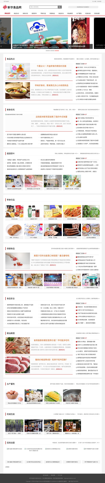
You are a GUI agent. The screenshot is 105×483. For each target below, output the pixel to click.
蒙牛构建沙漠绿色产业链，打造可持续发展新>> (62, 384)
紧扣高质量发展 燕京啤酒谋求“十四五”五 (52, 166)
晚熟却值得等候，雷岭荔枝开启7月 (87, 370)
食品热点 (16, 13)
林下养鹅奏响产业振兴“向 (91, 462)
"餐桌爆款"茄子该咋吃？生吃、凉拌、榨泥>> (64, 109)
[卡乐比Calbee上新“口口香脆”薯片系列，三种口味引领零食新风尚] (14, 206)
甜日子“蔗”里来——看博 (14, 433)
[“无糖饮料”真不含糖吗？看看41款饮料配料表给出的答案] (34, 206)
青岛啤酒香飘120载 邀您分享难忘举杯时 (19, 166)
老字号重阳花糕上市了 (47, 137)
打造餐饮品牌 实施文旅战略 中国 (86, 124)
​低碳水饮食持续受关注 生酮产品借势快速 (19, 311)
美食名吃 (25, 13)
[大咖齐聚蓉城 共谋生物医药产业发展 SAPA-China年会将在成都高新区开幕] (53, 274)
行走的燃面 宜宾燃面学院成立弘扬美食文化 (19, 137)
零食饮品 (43, 13)
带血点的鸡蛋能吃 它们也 (14, 403)
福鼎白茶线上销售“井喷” (53, 188)
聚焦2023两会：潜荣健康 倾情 (86, 341)
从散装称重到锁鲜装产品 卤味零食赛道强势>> (88, 248)
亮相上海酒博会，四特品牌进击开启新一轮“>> (66, 153)
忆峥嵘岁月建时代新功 (72, 462)
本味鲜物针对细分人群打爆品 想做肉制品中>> (88, 333)
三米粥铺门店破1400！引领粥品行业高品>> (64, 414)
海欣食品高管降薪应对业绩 (33, 403)
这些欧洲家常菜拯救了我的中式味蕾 (51, 117)
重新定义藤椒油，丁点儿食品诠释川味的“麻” (20, 144)
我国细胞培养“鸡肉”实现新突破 (86, 263)
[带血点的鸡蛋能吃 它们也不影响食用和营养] (14, 390)
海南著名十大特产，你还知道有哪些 (87, 143)
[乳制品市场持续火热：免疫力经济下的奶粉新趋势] (14, 274)
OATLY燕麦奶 (33, 237)
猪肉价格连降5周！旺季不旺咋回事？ (51, 360)
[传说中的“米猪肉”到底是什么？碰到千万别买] (72, 390)
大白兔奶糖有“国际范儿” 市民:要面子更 (18, 323)
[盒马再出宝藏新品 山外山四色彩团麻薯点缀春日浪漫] (91, 224)
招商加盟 (97, 13)
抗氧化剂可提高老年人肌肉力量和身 (87, 270)
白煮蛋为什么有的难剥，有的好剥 (17, 320)
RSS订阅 (60, 475)
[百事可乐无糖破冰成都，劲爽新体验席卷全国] (34, 420)
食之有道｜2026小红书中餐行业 (86, 67)
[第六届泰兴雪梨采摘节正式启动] (14, 449)
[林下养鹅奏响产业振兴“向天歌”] (91, 449)
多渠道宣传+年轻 (52, 219)
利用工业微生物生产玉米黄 (53, 403)
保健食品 (52, 13)
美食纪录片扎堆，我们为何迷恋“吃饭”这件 (53, 305)
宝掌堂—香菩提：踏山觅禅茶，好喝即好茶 (19, 163)
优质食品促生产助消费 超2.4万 (86, 260)
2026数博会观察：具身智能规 (86, 319)
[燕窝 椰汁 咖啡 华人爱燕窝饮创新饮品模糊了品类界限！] (34, 274)
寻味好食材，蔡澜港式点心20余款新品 (51, 85)
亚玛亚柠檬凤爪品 (72, 219)
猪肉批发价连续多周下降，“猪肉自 (87, 364)
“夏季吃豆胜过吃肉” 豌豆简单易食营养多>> (89, 109)
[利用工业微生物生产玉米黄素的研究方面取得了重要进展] (53, 390)
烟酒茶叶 (34, 13)
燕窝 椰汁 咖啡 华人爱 (33, 287)
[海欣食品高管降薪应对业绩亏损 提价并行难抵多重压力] (34, 390)
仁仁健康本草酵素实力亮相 (91, 287)
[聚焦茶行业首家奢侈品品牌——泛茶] (14, 175)
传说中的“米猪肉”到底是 (72, 403)
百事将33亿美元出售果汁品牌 (15, 314)
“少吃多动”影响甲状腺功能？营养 (87, 266)
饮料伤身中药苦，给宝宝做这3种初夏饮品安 (20, 317)
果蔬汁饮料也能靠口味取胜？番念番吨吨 (51, 256)
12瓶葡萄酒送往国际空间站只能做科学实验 (53, 314)
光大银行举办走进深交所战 (33, 462)
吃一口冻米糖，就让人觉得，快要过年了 (52, 308)
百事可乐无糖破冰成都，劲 (33, 433)
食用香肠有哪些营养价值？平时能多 (87, 373)
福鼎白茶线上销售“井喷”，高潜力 (87, 171)
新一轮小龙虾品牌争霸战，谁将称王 (87, 121)
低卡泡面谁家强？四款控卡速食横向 (87, 86)
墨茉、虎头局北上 (14, 237)
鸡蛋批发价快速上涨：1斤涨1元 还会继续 (53, 311)
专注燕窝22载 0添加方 (72, 287)
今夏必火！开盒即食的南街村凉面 (51, 66)
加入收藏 (94, 1)
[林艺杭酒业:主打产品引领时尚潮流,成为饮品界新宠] (34, 175)
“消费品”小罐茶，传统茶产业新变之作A (18, 160)
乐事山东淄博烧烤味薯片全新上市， (87, 134)
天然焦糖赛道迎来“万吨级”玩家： (87, 73)
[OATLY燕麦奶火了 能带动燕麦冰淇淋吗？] (34, 224)
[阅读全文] (55, 75)
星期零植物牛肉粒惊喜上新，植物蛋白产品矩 (20, 305)
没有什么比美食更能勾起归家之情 (87, 345)
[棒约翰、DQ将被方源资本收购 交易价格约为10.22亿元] (53, 224)
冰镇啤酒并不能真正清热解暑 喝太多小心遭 (53, 317)
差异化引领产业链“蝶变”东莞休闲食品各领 (53, 323)
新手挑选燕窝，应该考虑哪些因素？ (87, 367)
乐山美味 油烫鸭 (82, 137)
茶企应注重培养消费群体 (48, 160)
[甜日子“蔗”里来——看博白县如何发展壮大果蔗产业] (14, 420)
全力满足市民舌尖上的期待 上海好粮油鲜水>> (88, 298)
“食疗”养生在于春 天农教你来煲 (86, 354)
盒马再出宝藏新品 (91, 237)
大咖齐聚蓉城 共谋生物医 (52, 287)
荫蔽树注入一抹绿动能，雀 (72, 433)
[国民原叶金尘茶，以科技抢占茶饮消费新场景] (72, 175)
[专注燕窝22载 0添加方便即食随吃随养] (72, 274)
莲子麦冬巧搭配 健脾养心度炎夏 (16, 134)
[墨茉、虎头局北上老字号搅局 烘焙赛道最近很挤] (14, 224)
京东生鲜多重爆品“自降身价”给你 (87, 348)
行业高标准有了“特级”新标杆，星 (87, 80)
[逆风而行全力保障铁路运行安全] (52, 449)
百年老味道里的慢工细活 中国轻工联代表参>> (63, 248)
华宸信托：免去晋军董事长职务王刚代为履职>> (64, 442)
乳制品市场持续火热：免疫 (14, 287)
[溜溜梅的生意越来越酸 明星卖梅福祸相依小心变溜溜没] (91, 206)
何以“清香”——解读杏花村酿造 (86, 323)
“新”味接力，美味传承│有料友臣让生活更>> (88, 414)
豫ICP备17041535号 (73, 481)
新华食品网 (6, 1)
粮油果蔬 (70, 13)
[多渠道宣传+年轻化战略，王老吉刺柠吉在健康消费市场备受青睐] (53, 206)
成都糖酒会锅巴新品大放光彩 (49, 134)
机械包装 (88, 13)
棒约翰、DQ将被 (52, 237)
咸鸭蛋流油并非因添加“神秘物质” (87, 357)
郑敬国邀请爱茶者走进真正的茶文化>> (90, 153)
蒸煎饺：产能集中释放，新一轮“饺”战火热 (53, 140)
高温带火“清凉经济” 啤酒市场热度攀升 (52, 169)
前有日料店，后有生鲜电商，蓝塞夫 (87, 93)
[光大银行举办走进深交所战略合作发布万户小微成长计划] (34, 449)
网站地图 (99, 1)
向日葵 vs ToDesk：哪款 (84, 90)
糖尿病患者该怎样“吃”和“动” (85, 257)
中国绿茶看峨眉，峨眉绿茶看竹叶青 (51, 163)
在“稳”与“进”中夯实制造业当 (85, 310)
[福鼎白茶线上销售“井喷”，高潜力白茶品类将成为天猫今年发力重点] (53, 175)
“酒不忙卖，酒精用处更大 (52, 433)
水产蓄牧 (79, 13)
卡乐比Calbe (14, 219)
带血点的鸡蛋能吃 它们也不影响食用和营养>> (88, 384)
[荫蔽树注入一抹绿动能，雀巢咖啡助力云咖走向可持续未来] (72, 420)
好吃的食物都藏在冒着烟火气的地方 (17, 308)
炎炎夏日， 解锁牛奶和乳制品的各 (87, 351)
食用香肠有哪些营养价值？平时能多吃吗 (51, 340)
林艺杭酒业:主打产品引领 (33, 188)
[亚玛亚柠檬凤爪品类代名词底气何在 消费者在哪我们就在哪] (72, 206)
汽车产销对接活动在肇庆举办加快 (87, 313)
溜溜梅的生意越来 (91, 219)
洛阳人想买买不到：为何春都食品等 (87, 96)
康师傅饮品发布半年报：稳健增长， (87, 70)
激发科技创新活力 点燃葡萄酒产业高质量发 (19, 169)
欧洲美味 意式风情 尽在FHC (85, 127)
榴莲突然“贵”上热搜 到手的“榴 (86, 361)
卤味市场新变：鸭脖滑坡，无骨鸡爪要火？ (53, 144)
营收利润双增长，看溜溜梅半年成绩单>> (64, 59)
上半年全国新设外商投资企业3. (86, 316)
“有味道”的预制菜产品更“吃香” (15, 140)
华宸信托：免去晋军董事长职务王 (87, 307)
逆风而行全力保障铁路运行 (53, 462)
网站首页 (7, 13)
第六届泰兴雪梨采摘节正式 (14, 462)
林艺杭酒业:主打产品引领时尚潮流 (87, 168)
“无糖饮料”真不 (33, 219)
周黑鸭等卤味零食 (72, 237)
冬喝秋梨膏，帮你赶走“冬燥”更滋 (87, 131)
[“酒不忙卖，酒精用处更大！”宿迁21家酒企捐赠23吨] (53, 420)
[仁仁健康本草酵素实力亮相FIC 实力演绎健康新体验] (91, 274)
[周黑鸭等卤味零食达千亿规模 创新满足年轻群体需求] (72, 224)
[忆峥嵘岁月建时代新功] (72, 449)
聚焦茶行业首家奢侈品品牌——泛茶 (87, 165)
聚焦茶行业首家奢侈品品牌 (14, 188)
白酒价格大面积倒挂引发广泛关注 (87, 162)
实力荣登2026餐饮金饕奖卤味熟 (86, 99)
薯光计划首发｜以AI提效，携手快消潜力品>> (88, 59)
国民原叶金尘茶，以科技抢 (72, 188)
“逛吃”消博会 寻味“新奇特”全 (85, 118)
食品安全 (61, 13)
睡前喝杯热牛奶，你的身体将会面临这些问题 (54, 320)
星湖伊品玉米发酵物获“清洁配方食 (87, 83)
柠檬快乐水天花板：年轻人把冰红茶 (87, 77)
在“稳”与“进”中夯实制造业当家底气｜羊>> (89, 442)
